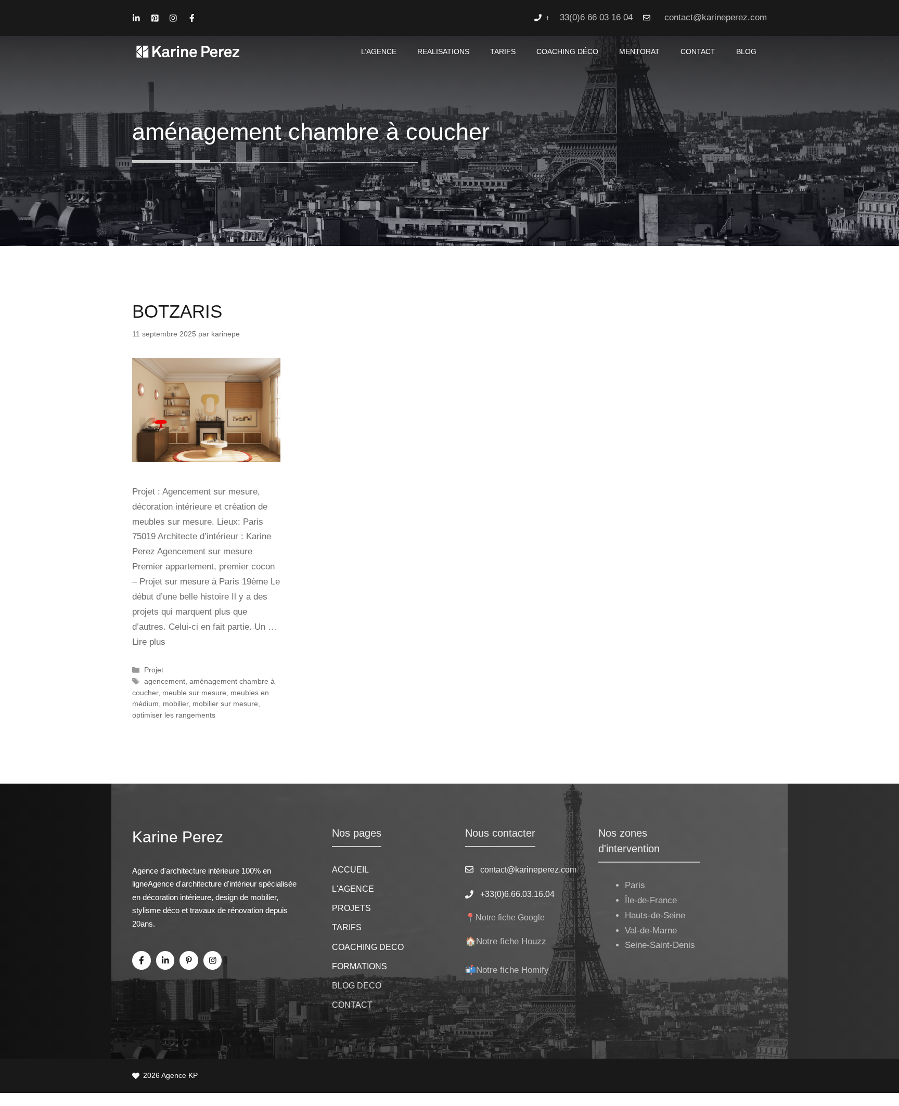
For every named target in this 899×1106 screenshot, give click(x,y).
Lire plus (148, 642)
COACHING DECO (368, 947)
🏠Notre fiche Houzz (505, 941)
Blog (746, 51)
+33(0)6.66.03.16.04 (517, 894)
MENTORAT (639, 51)
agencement (164, 681)
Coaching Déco (567, 51)
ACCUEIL (350, 869)
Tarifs (503, 51)
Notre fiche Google (510, 917)
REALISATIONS (443, 51)
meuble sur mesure (194, 692)
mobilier (175, 703)
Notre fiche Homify (512, 970)
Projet (153, 670)
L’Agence (378, 51)
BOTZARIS (177, 311)
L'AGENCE (353, 888)
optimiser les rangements (173, 715)
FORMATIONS (359, 966)
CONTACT (697, 51)
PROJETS (351, 908)
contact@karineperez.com (715, 17)
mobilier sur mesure (225, 703)
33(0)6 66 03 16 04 (596, 17)
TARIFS (347, 927)
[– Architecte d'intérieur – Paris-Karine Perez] (188, 51)
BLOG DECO (356, 985)
